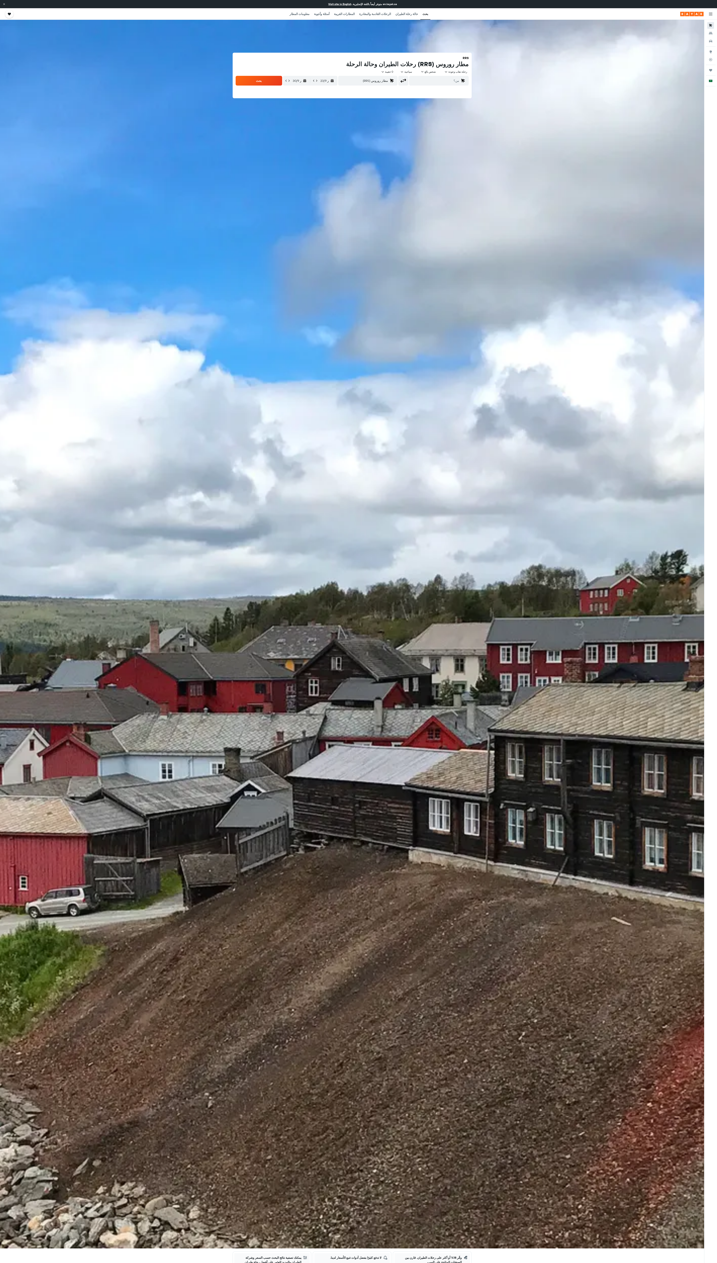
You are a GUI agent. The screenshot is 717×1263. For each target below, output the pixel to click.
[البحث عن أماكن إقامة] (711, 33)
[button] (4, 4)
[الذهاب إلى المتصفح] (711, 51)
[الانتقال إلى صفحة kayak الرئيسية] (692, 14)
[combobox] (456, 72)
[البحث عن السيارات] (711, 41)
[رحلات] (711, 70)
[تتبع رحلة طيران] (711, 59)
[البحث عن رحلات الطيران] (711, 25)
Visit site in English (339, 4)
